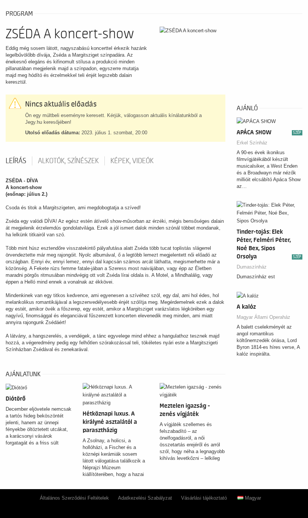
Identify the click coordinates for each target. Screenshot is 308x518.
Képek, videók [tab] (132, 161)
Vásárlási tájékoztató (204, 498)
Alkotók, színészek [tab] (68, 161)
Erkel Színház (252, 143)
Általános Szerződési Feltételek (74, 498)
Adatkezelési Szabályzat (145, 498)
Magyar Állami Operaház (263, 317)
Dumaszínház (252, 267)
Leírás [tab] (16, 161)
